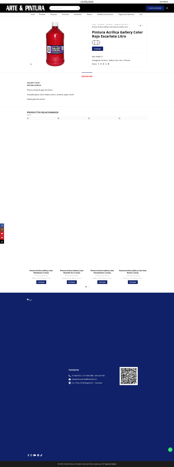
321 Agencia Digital (109, 464)
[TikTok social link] (41, 455)
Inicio (94, 24)
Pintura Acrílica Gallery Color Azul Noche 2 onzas (132, 271)
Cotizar (97, 48)
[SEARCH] (78, 8)
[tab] (87, 75)
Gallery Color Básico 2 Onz (41, 278)
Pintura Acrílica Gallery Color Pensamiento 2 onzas (102, 271)
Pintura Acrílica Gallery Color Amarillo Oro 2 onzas (71, 271)
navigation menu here (105, 8)
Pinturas (101, 24)
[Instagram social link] (31, 455)
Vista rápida (53, 120)
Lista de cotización (155, 8)
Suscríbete (164, 2)
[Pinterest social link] (103, 64)
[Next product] (142, 26)
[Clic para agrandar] (31, 64)
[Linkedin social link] (106, 64)
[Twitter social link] (101, 64)
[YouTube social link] (34, 455)
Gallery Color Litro (121, 24)
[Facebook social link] (98, 64)
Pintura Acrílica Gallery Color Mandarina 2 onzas (41, 271)
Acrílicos (109, 24)
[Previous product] (138, 26)
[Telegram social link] (108, 64)
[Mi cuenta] (167, 8)
